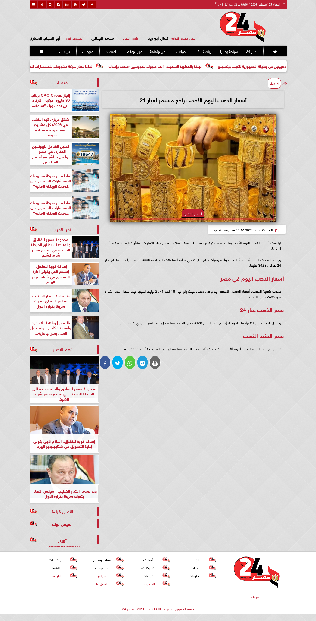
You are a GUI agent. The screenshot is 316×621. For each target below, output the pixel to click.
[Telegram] (142, 362)
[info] (42, 4)
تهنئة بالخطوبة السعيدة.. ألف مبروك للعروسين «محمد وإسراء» (177, 66)
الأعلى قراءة (62, 511)
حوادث (181, 51)
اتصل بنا (101, 583)
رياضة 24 (204, 51)
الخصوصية (148, 583)
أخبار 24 (251, 51)
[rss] (58, 4)
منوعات (87, 51)
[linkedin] (67, 4)
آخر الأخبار (62, 229)
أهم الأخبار (62, 349)
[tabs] (33, 4)
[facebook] (92, 4)
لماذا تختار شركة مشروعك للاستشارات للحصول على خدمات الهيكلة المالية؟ (58, 66)
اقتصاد (111, 51)
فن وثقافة (157, 51)
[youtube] (75, 4)
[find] (50, 4)
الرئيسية (194, 559)
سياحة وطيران (228, 51)
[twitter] (83, 4)
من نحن (101, 575)
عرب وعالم (134, 51)
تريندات (64, 51)
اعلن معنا (55, 575)
